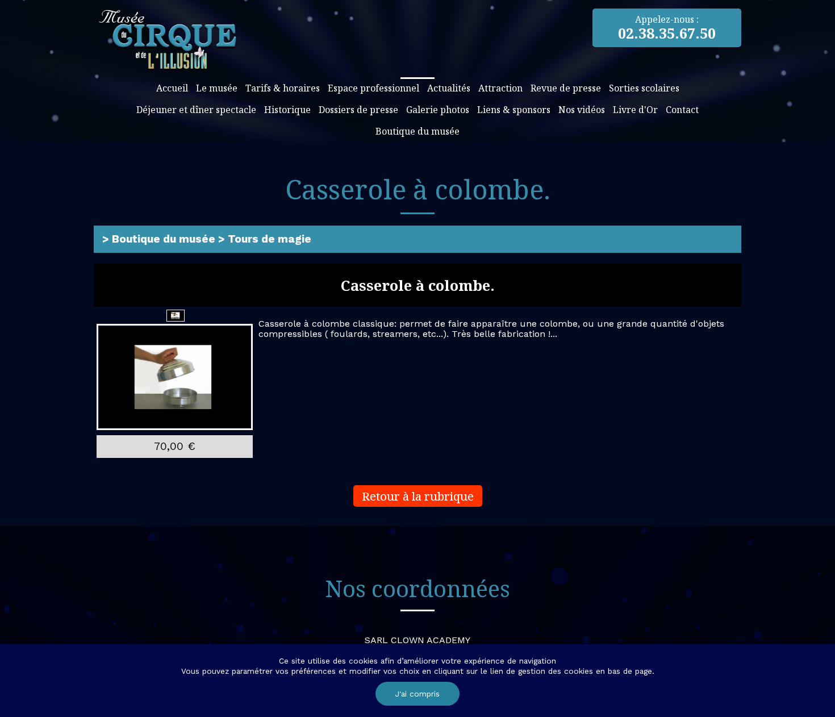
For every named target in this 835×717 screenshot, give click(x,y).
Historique (287, 109)
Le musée (216, 88)
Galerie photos (437, 109)
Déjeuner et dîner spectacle (196, 109)
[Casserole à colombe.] (175, 377)
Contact (682, 109)
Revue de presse (566, 88)
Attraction (500, 88)
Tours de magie (269, 238)
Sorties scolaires (644, 88)
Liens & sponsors (513, 109)
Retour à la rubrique (418, 496)
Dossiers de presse (358, 109)
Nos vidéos (581, 109)
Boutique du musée (417, 131)
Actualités (448, 88)
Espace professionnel (373, 88)
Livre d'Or (635, 109)
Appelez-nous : (667, 28)
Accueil (172, 88)
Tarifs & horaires (282, 88)
